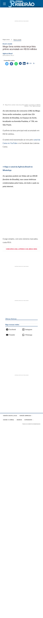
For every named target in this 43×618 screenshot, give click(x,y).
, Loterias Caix (23, 249)
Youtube (12, 335)
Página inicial (6, 39)
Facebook (12, 329)
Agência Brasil (8, 53)
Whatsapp (28, 335)
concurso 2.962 (12, 249)
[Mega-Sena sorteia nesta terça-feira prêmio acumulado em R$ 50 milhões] (20, 63)
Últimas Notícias (11, 319)
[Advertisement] (21, 157)
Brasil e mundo (17, 39)
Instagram (28, 329)
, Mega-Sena (32, 249)
